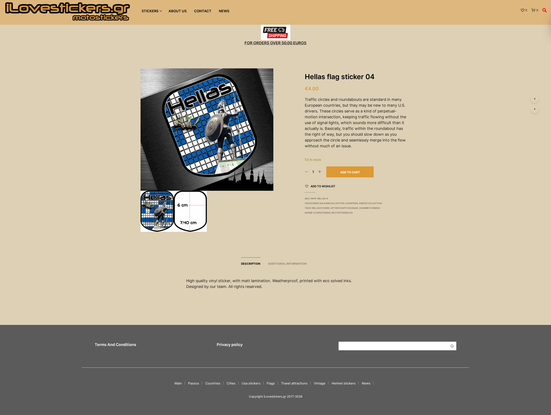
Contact (202, 11)
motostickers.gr (342, 212)
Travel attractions (294, 383)
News (224, 11)
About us (178, 11)
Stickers (150, 11)
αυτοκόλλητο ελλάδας (344, 208)
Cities (231, 383)
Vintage (319, 383)
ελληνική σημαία (369, 208)
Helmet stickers (344, 383)
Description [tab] (250, 263)
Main (178, 383)
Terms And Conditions (115, 344)
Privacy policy (230, 344)
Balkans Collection (332, 203)
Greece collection (370, 203)
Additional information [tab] (287, 263)
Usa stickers (251, 383)
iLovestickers (321, 212)
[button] (523, 10)
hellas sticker (321, 208)
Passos (193, 383)
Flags (271, 383)
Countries (351, 203)
